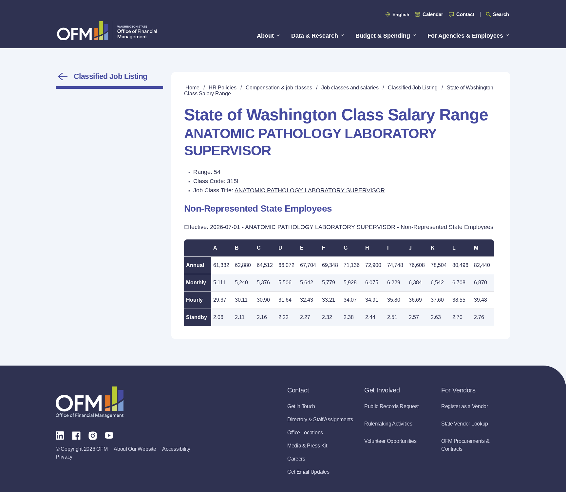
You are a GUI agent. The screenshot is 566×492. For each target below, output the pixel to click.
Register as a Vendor (464, 406)
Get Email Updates (308, 472)
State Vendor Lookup (464, 423)
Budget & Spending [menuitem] (382, 35)
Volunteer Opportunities (390, 441)
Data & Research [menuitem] (314, 35)
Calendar (433, 14)
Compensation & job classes (279, 87)
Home (192, 87)
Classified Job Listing (110, 76)
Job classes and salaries (350, 87)
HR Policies (222, 87)
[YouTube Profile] (109, 435)
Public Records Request (391, 406)
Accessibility (176, 449)
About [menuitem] (265, 35)
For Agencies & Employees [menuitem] (465, 35)
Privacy (64, 457)
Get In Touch (301, 406)
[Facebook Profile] (76, 435)
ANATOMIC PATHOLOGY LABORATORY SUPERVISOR (310, 190)
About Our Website (135, 449)
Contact (465, 14)
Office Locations (305, 432)
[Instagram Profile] (92, 435)
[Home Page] (89, 402)
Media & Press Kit (307, 445)
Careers (296, 459)
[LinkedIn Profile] (60, 435)
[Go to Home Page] (107, 30)
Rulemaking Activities (388, 423)
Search (501, 14)
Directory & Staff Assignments (320, 419)
